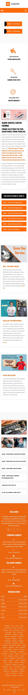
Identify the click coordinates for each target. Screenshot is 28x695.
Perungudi (11, 653)
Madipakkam (21, 641)
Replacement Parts (14, 97)
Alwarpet (22, 625)
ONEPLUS (9, 690)
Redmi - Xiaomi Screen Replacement (13, 202)
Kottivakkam (8, 638)
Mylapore (24, 645)
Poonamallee (23, 653)
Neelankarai (22, 647)
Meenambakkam (12, 645)
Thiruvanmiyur (22, 660)
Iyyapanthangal (8, 634)
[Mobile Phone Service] (14, 4)
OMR (4, 649)
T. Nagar (16, 660)
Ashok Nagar (5, 630)
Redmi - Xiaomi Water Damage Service (13, 213)
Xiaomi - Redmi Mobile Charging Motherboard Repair (10, 477)
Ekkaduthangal (8, 632)
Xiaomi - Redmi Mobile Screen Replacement (14, 454)
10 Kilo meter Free (14, 56)
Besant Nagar (16, 630)
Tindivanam (22, 671)
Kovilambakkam (8, 641)
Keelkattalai (6, 636)
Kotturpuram (14, 638)
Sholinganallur (12, 658)
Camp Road (21, 664)
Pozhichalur (17, 653)
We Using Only (14, 77)
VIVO (19, 690)
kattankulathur (22, 669)
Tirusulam (5, 662)
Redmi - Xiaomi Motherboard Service (13, 224)
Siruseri (11, 666)
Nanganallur (11, 647)
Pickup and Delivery (9, 375)
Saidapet (16, 656)
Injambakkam (20, 632)
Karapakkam (15, 634)
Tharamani (11, 660)
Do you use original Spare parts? (11, 492)
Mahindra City (6, 671)
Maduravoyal (15, 643)
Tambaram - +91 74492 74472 (13, 24)
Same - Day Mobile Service (11, 266)
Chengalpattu (5, 666)
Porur (5, 656)
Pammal (6, 651)
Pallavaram (15, 649)
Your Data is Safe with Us (9, 485)
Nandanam (5, 647)
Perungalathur (4, 653)
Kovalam (20, 638)
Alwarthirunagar (8, 627)
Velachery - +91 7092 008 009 (13, 31)
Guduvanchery (7, 664)
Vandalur (11, 662)
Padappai (24, 666)
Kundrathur (15, 641)
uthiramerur (20, 673)
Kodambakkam (21, 636)
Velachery (22, 662)
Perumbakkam (21, 651)
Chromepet (23, 630)
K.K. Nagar (21, 634)
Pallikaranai (22, 649)
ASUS (14, 692)
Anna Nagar (20, 627)
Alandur (16, 625)
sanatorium (21, 675)
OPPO (4, 690)
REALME (23, 690)
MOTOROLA (15, 690)
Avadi (11, 630)
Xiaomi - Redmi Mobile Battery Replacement (14, 461)
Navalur (17, 647)
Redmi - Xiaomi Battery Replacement (13, 208)
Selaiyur (6, 658)
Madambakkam (8, 643)
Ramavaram (10, 656)
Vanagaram (16, 662)
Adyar (13, 625)
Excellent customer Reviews (12, 321)
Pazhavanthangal (12, 651)
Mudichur (19, 645)
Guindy (14, 632)
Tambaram (5, 660)
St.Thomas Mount (20, 658)
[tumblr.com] (19, 529)
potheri (15, 669)
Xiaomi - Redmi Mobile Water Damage (12, 468)
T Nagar (10, 669)
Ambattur (15, 627)
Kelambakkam (13, 636)
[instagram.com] (15, 529)
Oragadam (5, 669)
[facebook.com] (8, 529)
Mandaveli (21, 643)
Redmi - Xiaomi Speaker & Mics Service (14, 218)
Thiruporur (7, 673)
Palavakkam (9, 649)
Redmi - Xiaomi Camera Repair (11, 229)
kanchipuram (8, 675)
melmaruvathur (14, 673)
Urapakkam (14, 664)
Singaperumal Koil (14, 671)
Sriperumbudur (17, 666)
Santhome (22, 656)
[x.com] (12, 529)
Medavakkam (4, 645)
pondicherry (14, 675)
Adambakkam (7, 625)
